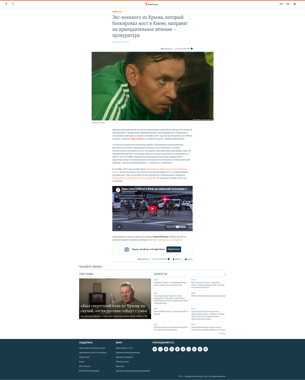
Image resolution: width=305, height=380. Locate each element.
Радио (81, 362)
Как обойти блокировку (89, 371)
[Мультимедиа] (294, 4)
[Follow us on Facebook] (154, 349)
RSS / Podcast (84, 366)
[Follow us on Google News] (177, 349)
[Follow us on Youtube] (166, 349)
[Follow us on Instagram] (171, 349)
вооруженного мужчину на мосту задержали (134, 178)
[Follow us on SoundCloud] (188, 349)
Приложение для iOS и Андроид (93, 353)
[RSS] (194, 349)
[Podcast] (200, 349)
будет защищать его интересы (166, 240)
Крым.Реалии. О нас (124, 348)
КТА (287, 4)
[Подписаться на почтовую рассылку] (205, 349)
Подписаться (174, 249)
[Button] (166, 48)
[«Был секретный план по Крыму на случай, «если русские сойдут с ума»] (115, 298)
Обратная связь (122, 362)
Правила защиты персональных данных (133, 371)
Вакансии (120, 366)
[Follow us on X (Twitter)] (160, 349)
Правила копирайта (124, 357)
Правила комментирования (128, 353)
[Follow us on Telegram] (183, 349)
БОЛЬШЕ (222, 334)
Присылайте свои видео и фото (92, 348)
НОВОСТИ (160, 274)
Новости (117, 12)
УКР (281, 4)
